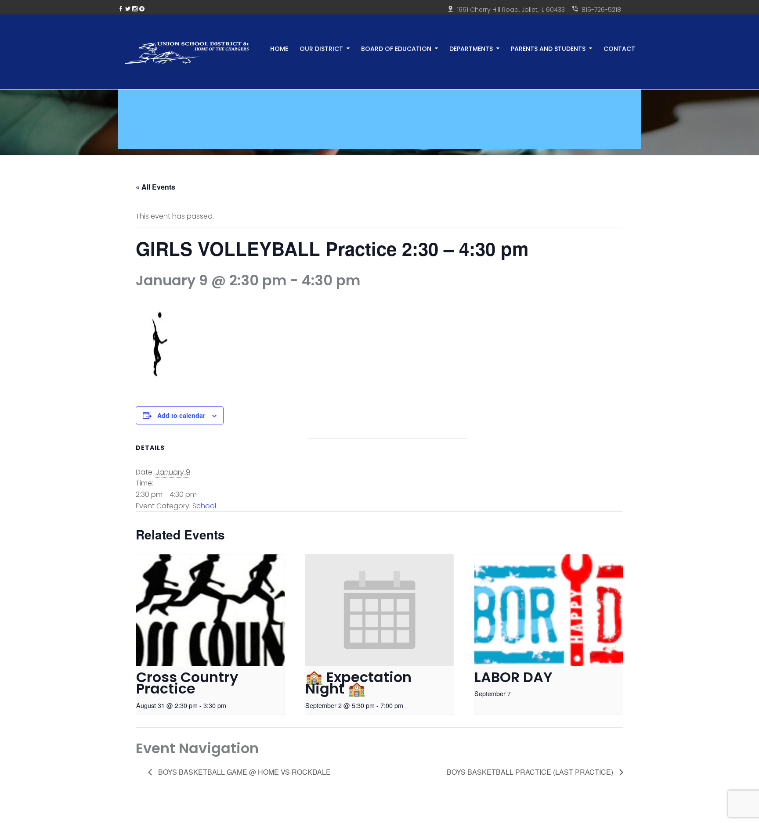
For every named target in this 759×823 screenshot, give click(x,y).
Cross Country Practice (187, 683)
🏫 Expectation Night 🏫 (358, 683)
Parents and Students (548, 48)
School (204, 506)
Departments (471, 48)
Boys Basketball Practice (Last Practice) (531, 772)
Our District (321, 48)
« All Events (155, 187)
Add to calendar (181, 415)
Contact (619, 48)
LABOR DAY (513, 677)
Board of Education (396, 48)
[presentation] (210, 610)
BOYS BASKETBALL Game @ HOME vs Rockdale (243, 772)
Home (279, 48)
